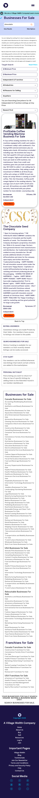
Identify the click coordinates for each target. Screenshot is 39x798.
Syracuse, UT (30, 306)
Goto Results (8, 29)
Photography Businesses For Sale (17, 502)
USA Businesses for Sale (16, 548)
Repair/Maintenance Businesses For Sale (18, 517)
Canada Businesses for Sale (18, 399)
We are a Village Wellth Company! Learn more (21, 13)
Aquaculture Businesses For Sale (17, 413)
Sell (19, 735)
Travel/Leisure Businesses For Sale (18, 540)
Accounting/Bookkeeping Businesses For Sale (18, 403)
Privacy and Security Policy (19, 765)
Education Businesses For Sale (16, 445)
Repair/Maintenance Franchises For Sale (18, 668)
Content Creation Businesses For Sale (19, 557)
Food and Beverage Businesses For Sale (18, 462)
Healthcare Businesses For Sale (16, 474)
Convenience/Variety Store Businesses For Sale (19, 438)
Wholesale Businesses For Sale (16, 542)
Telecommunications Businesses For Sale (18, 532)
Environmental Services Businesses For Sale (19, 451)
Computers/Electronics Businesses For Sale (19, 425)
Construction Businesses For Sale (17, 428)
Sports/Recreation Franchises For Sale (19, 687)
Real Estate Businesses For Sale (16, 507)
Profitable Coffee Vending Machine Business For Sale (14, 134)
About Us (19, 730)
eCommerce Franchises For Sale (17, 678)
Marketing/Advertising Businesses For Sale (19, 624)
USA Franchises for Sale (16, 676)
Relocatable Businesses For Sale (18, 593)
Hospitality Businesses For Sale (16, 481)
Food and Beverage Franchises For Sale (19, 656)
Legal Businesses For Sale (14, 494)
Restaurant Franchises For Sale (16, 672)
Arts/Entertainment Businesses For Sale (18, 416)
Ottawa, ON (31, 194)
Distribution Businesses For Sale (17, 441)
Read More (9, 204)
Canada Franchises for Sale (18, 647)
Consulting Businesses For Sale (16, 430)
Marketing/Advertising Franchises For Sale (19, 662)
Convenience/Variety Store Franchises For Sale (19, 653)
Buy (19, 732)
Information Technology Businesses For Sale (19, 484)
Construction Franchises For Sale (17, 650)
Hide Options (31, 29)
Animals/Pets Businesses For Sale (17, 410)
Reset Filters (33, 64)
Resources (19, 738)
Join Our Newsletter (20, 760)
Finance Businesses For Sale (15, 456)
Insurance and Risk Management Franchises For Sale (17, 684)
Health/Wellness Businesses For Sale (18, 472)
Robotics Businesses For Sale (15, 524)
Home (19, 727)
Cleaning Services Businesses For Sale (19, 421)
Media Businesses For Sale (14, 498)
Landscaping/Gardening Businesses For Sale (18, 490)
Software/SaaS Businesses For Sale (18, 629)
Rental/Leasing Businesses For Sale (18, 513)
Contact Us (19, 771)
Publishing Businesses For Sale (16, 505)
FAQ (19, 768)
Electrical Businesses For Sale (16, 448)
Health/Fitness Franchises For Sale (18, 658)
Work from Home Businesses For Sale (18, 544)
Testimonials (19, 758)
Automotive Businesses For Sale (16, 419)
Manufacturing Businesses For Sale (18, 496)
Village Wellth (19, 752)
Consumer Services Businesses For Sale (18, 433)
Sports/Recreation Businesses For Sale (19, 529)
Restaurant (7, 194)
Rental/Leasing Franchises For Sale (18, 665)
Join (19, 743)
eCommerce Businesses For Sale (17, 443)
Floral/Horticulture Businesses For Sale (19, 459)
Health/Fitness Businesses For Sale (18, 470)
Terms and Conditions (19, 763)
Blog (19, 755)
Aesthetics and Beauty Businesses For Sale (19, 407)
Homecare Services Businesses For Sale (18, 477)
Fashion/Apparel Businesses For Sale (18, 454)
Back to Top (19, 321)
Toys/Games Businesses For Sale (17, 634)
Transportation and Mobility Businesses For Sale (19, 537)
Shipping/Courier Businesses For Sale (19, 527)
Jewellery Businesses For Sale (16, 487)
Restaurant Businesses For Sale (16, 520)
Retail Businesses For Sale (14, 522)
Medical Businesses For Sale (15, 500)
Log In (19, 740)
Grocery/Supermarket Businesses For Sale (19, 466)
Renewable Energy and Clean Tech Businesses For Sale (17, 510)
